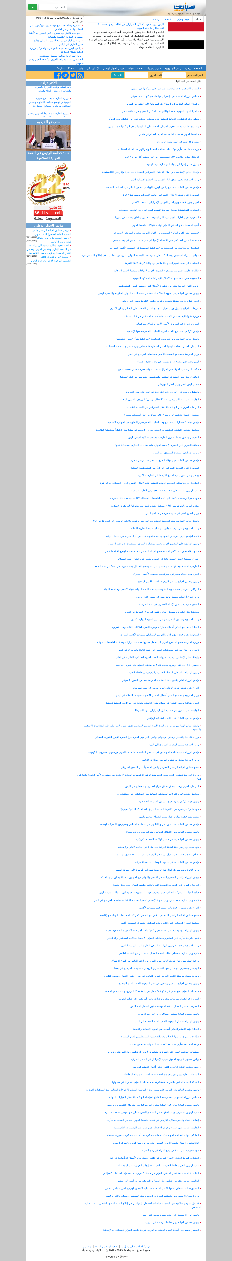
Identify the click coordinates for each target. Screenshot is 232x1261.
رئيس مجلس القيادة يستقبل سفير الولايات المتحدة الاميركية (167, 839)
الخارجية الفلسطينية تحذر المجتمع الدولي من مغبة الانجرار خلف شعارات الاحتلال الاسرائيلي (151, 1173)
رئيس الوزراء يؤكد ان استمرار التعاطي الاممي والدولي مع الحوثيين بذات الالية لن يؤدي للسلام (150, 877)
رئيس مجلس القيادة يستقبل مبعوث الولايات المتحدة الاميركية (166, 862)
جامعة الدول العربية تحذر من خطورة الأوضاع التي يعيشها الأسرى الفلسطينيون (157, 285)
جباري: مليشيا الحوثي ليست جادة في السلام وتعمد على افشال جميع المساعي (157, 558)
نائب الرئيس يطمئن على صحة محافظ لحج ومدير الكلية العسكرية (164, 490)
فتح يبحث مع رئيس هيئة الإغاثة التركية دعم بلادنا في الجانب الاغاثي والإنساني (158, 846)
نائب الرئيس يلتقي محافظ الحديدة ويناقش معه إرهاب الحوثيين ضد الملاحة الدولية (156, 1165)
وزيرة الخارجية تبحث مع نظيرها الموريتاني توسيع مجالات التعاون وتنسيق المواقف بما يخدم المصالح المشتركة (50, 95)
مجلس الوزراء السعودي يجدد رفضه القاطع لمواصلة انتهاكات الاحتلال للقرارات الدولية (154, 1097)
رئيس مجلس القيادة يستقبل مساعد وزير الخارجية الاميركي (168, 1013)
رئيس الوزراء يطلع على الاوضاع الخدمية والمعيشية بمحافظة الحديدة (163, 672)
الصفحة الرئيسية (193, 68)
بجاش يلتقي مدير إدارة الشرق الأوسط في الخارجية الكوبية (168, 475)
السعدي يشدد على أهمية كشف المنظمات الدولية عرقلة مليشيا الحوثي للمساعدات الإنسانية (151, 1229)
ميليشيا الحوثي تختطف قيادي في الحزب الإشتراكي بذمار (169, 134)
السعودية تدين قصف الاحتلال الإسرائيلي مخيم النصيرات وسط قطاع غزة (161, 194)
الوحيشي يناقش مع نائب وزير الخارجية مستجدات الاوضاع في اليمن (163, 437)
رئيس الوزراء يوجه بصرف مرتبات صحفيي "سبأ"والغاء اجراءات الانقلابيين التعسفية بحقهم (152, 930)
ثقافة (140, 68)
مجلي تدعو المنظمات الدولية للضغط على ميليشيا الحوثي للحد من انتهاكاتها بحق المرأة (154, 118)
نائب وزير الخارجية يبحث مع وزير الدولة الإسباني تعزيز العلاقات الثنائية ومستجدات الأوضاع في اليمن (146, 900)
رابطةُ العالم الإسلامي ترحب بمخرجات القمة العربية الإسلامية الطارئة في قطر (157, 657)
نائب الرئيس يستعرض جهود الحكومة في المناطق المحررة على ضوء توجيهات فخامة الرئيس (151, 1112)
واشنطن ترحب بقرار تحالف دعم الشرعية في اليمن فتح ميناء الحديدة (162, 391)
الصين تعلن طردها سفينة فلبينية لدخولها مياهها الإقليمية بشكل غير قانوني (160, 300)
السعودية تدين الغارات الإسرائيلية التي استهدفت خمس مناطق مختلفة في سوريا (157, 217)
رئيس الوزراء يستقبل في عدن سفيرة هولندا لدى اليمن (170, 1214)
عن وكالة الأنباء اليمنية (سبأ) (135, 1246)
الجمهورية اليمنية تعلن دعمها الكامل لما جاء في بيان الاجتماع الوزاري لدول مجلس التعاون (152, 1188)
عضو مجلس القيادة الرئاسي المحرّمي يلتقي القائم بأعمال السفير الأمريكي (160, 767)
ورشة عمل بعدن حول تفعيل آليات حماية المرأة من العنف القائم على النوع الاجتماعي (154, 960)
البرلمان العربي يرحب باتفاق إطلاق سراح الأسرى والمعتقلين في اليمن (162, 786)
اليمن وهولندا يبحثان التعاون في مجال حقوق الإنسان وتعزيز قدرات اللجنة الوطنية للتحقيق (152, 702)
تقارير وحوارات (153, 68)
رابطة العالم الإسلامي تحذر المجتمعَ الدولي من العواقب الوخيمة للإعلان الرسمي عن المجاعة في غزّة (146, 520)
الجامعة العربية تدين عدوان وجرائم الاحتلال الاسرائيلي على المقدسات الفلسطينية (156, 1127)
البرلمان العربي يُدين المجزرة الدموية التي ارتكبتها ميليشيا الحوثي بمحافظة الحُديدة (156, 884)
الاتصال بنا (87, 1246)
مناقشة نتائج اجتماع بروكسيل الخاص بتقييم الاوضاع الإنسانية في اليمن (162, 611)
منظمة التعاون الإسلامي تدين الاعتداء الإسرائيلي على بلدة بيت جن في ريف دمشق (156, 240)
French (72, 68)
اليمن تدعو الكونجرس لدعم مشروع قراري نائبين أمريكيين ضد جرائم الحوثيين (158, 998)
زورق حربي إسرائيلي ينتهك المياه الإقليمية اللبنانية (173, 164)
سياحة (131, 68)
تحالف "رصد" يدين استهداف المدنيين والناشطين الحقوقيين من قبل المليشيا (159, 376)
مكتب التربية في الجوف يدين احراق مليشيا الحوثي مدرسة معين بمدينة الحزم (158, 369)
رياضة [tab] (156, 19)
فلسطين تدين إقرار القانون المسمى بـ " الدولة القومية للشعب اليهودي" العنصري (156, 232)
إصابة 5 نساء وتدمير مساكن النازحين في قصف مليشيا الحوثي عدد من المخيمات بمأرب (153, 1119)
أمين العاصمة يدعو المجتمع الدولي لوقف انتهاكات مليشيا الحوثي (165, 225)
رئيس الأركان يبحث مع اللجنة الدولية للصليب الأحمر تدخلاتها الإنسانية (163, 331)
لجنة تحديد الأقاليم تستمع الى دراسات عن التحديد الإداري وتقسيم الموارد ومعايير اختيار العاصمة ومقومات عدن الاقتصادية (49, 249)
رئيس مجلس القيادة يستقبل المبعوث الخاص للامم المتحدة (168, 581)
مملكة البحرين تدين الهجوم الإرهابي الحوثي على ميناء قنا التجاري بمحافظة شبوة (157, 445)
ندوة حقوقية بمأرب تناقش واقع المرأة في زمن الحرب (170, 1150)
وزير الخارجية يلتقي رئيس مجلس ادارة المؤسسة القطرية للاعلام (165, 528)
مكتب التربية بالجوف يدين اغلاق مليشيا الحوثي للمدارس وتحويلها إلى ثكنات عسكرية (155, 505)
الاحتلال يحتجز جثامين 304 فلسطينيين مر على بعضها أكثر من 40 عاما (162, 156)
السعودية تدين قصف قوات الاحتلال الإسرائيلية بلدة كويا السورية (166, 278)
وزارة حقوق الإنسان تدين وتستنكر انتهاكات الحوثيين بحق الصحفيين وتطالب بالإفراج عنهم (152, 1195)
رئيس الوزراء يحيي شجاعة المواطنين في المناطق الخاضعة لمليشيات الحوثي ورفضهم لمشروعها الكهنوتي (143, 752)
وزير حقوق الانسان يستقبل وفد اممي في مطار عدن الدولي (167, 596)
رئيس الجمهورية (173, 68)
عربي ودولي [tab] (183, 19)
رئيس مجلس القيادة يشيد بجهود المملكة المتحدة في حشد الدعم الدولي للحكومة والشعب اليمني (148, 293)
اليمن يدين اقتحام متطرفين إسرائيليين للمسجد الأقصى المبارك (166, 573)
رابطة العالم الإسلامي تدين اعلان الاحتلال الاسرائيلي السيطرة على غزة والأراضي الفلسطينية (150, 171)
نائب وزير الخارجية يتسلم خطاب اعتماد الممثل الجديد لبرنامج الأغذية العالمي (159, 953)
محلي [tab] (198, 19)
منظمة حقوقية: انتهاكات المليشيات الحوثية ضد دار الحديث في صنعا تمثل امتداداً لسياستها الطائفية (147, 429)
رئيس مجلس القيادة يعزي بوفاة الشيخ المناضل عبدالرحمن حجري (164, 460)
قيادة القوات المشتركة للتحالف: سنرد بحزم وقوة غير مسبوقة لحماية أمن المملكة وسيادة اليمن (149, 892)
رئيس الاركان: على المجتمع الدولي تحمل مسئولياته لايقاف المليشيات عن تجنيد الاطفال (153, 543)
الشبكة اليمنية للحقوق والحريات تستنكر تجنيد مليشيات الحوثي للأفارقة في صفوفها (155, 1082)
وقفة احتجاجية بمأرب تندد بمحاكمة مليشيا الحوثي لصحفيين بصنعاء (164, 1044)
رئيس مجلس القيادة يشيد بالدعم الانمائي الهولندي (173, 718)
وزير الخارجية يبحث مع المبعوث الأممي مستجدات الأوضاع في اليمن (163, 354)
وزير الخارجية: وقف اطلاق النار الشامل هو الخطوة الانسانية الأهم (165, 179)
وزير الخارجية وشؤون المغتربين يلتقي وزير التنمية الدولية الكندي (165, 619)
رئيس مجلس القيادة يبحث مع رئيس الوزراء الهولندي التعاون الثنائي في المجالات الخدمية (152, 187)
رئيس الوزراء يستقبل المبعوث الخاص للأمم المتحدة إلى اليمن (166, 1021)
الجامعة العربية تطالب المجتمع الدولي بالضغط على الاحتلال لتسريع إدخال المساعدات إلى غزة (149, 482)
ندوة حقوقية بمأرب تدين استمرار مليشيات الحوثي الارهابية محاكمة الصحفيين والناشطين (153, 937)
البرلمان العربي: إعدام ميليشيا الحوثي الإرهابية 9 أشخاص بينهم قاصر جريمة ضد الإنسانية (152, 346)
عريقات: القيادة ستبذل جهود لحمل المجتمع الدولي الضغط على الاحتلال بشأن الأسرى (154, 308)
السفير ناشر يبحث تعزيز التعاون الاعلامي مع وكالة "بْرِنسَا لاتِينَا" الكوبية (162, 262)
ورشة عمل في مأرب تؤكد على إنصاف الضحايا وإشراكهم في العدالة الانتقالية (158, 149)
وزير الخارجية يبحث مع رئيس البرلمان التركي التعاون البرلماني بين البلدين (160, 945)
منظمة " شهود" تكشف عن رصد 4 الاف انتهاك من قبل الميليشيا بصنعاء (161, 414)
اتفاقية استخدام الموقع (106, 1246)
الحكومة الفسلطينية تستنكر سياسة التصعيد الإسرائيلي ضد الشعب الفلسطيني (158, 209)
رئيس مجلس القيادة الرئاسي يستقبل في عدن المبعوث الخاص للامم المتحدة (159, 983)
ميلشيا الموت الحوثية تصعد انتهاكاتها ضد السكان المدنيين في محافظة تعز (160, 111)
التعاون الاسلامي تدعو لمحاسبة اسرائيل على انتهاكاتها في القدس (165, 88)
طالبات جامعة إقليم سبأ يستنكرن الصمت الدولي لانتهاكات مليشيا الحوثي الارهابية (156, 270)
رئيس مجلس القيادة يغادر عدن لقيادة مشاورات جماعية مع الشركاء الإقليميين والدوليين (153, 1104)
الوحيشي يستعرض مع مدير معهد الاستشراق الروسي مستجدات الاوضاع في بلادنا (156, 968)
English (61, 68)
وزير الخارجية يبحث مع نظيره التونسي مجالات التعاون (170, 759)
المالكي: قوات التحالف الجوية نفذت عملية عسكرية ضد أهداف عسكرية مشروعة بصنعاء (153, 1135)
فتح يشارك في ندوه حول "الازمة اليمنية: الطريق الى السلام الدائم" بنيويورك (159, 809)
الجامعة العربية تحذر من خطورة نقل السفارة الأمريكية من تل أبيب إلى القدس (158, 1180)
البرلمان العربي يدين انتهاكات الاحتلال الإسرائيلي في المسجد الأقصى (163, 407)
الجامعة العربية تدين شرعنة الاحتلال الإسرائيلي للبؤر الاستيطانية (165, 710)
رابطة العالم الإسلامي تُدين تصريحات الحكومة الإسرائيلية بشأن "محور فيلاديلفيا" (157, 338)
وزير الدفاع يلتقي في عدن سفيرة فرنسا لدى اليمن (172, 513)
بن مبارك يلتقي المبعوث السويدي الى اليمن (176, 452)
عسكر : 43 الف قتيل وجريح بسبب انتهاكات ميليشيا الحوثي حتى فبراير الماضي (157, 664)
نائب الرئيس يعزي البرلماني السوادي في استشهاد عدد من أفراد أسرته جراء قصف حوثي (152, 536)
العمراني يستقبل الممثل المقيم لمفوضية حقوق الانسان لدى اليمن (164, 1006)
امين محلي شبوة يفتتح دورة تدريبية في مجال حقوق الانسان (168, 361)
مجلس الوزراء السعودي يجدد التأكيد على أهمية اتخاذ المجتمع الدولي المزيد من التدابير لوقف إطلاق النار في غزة (140, 255)
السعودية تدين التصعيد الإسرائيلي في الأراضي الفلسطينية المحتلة (165, 467)
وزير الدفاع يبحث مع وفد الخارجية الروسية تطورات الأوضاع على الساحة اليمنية (157, 869)
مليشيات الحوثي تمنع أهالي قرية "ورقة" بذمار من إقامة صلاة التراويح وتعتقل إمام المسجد (151, 991)
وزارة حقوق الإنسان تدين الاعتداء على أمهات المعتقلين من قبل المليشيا (161, 316)
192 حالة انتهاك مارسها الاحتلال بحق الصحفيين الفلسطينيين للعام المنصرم (160, 1036)
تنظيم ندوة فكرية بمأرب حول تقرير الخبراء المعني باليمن (169, 816)
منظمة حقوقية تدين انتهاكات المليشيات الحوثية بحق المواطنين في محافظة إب (157, 793)
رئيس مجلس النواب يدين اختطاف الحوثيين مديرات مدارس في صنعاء (162, 831)
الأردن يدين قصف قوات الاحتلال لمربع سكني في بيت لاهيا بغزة (166, 687)
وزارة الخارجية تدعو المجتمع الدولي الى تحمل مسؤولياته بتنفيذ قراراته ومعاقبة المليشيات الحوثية (148, 642)
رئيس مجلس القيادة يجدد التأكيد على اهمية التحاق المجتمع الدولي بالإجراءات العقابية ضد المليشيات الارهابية (142, 1089)
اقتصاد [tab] (168, 19)
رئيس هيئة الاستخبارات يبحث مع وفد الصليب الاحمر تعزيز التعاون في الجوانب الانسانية (153, 422)
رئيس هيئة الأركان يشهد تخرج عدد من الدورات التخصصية (169, 801)
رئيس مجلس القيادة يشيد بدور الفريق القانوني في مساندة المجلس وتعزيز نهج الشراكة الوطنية (149, 824)
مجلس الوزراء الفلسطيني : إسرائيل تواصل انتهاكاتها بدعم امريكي (165, 96)
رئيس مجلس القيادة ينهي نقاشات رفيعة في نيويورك (171, 1222)
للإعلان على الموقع (89, 68)
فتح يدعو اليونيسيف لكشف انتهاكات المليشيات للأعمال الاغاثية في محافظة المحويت (154, 498)
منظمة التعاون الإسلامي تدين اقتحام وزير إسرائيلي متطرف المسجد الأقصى (159, 922)
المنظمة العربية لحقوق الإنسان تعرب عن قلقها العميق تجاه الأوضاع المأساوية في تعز (154, 1157)
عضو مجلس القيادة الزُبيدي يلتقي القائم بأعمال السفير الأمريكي (165, 1066)
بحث (32, 7)
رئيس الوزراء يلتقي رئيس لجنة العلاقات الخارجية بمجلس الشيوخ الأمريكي (160, 680)
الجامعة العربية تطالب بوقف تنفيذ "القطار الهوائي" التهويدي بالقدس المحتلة (159, 399)
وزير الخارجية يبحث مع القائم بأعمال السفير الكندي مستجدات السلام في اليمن (157, 695)
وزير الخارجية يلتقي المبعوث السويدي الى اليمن (174, 744)
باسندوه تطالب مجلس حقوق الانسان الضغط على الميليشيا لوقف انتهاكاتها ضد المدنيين (153, 126)
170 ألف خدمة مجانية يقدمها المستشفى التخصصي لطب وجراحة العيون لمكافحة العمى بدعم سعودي (56, 59)
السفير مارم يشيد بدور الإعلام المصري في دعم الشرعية (169, 604)
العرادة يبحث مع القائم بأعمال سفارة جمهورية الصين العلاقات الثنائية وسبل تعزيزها (155, 627)
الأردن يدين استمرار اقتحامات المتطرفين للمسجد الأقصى (169, 907)
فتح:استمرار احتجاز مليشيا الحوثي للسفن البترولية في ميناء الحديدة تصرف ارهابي (156, 1142)
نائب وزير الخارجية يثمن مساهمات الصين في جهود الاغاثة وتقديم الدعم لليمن (158, 649)
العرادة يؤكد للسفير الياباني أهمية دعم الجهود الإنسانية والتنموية (166, 1028)
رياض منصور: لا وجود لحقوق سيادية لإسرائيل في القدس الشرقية (165, 1059)
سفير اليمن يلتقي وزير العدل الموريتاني (178, 384)
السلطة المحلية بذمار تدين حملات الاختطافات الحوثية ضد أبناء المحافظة (161, 1074)
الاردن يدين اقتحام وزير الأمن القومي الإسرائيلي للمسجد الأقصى (165, 202)
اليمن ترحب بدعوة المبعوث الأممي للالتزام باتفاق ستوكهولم (167, 323)
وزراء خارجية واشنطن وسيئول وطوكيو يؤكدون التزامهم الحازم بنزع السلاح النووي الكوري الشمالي (147, 736)
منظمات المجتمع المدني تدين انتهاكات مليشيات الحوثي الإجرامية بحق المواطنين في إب (153, 1051)
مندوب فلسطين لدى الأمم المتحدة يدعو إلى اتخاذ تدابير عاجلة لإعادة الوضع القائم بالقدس (152, 551)
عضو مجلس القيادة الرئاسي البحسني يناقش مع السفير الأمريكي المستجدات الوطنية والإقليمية (149, 915)
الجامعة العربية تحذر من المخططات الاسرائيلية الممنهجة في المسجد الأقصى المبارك (154, 247)
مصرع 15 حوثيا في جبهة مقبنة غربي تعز (177, 141)
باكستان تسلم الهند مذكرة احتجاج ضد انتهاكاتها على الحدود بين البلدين (162, 103)
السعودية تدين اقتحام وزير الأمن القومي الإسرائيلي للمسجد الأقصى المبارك (159, 634)
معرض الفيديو (48, 122)
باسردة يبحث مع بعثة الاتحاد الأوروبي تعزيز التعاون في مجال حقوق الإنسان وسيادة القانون (151, 975)
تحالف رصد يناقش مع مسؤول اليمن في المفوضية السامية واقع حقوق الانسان (158, 854)
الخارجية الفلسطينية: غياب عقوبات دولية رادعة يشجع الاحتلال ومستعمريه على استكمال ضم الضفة (147, 566)
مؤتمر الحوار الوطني (113, 68)
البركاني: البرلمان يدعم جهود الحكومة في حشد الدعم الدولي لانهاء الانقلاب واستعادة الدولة (151, 589)
